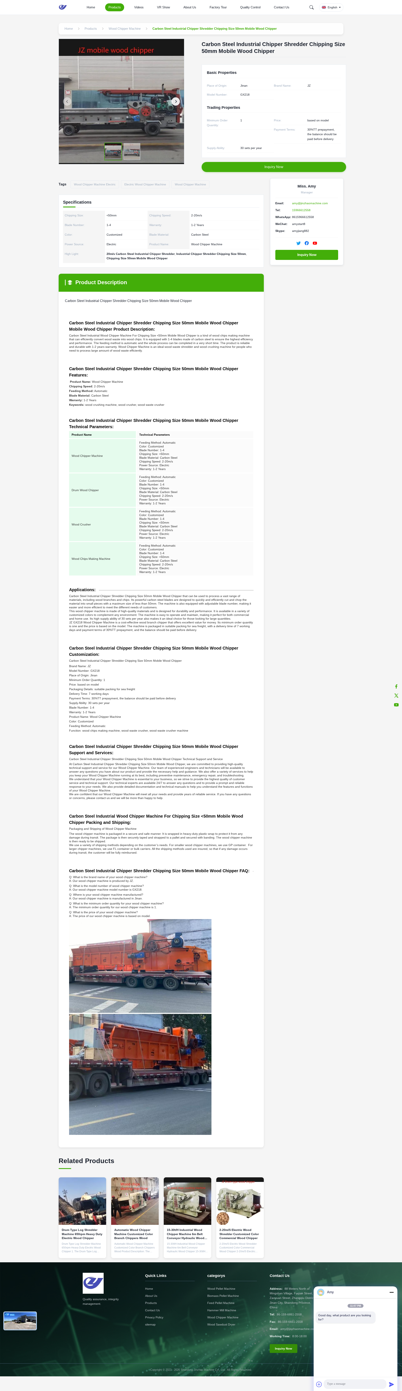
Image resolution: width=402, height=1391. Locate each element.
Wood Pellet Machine (221, 1288)
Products (114, 7)
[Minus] (391, 1292)
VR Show (163, 7)
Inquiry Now (306, 255)
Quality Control (250, 7)
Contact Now (82, 1251)
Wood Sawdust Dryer (221, 1324)
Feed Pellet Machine (220, 1303)
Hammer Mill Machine (221, 1310)
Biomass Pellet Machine (223, 1295)
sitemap (150, 1324)
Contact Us (281, 7)
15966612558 (301, 210)
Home (91, 7)
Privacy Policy (154, 1317)
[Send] (391, 1384)
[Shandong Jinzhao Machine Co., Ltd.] (64, 7)
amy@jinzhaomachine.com (310, 203)
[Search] (311, 7)
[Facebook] (396, 686)
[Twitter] (396, 695)
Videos (139, 7)
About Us (189, 7)
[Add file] (319, 1384)
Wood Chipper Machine (222, 1317)
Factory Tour (218, 7)
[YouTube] (396, 704)
